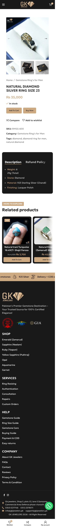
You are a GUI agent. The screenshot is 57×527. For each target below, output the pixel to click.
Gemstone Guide (11, 417)
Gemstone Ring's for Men (29, 80)
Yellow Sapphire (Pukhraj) (15, 354)
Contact (6, 467)
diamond (17, 138)
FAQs (5, 462)
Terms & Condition (12, 482)
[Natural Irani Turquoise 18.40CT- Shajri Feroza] (16, 231)
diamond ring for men (34, 138)
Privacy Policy (9, 477)
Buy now (29, 110)
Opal (4, 359)
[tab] (13, 162)
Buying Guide (9, 433)
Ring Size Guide (10, 423)
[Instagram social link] (8, 495)
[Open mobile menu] (3, 4)
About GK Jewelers (12, 457)
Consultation (9, 393)
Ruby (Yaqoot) (9, 349)
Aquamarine (8, 365)
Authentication (10, 388)
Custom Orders (10, 404)
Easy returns (9, 443)
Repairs (6, 399)
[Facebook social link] (4, 495)
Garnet (6, 370)
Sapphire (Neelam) (12, 344)
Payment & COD (10, 438)
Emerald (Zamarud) (12, 339)
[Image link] (13, 296)
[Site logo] (27, 4)
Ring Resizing (9, 383)
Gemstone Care (10, 428)
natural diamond (15, 142)
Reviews (6, 472)
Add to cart (14, 110)
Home (9, 80)
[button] (9, 38)
